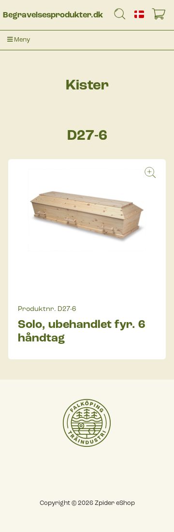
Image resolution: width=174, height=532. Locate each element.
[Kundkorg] (160, 16)
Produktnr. (37, 309)
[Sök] (120, 15)
